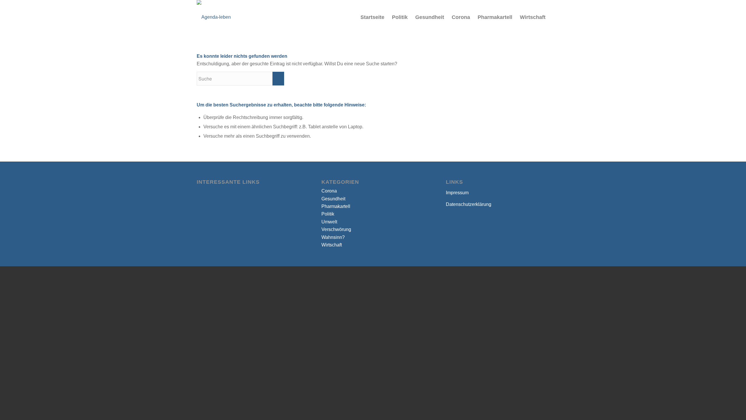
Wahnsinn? (333, 237)
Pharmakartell (335, 206)
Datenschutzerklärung (468, 204)
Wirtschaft (331, 244)
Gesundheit (333, 198)
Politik (327, 213)
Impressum (457, 192)
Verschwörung (336, 229)
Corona (329, 190)
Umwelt (329, 221)
